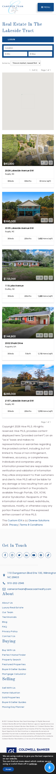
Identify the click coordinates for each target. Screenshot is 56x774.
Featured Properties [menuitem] (14, 664)
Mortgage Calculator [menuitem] (14, 674)
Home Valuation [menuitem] (11, 693)
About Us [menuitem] (7, 603)
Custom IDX (15, 520)
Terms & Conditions (31, 524)
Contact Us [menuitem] (8, 636)
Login (11, 39)
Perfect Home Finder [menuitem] (14, 655)
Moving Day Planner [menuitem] (13, 707)
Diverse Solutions (39, 520)
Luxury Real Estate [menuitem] (13, 607)
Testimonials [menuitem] (9, 617)
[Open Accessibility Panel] (50, 767)
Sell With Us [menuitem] (9, 688)
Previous (39, 70)
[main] (28, 263)
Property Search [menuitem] (11, 659)
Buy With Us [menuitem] (9, 650)
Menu (46, 7)
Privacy (13, 524)
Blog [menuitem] (4, 622)
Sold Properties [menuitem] (11, 697)
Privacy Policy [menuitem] (10, 631)
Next (52, 70)
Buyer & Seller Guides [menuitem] (14, 669)
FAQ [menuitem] (4, 627)
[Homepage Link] (12, 7)
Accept (8, 769)
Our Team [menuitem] (7, 612)
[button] (41, 92)
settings (33, 764)
